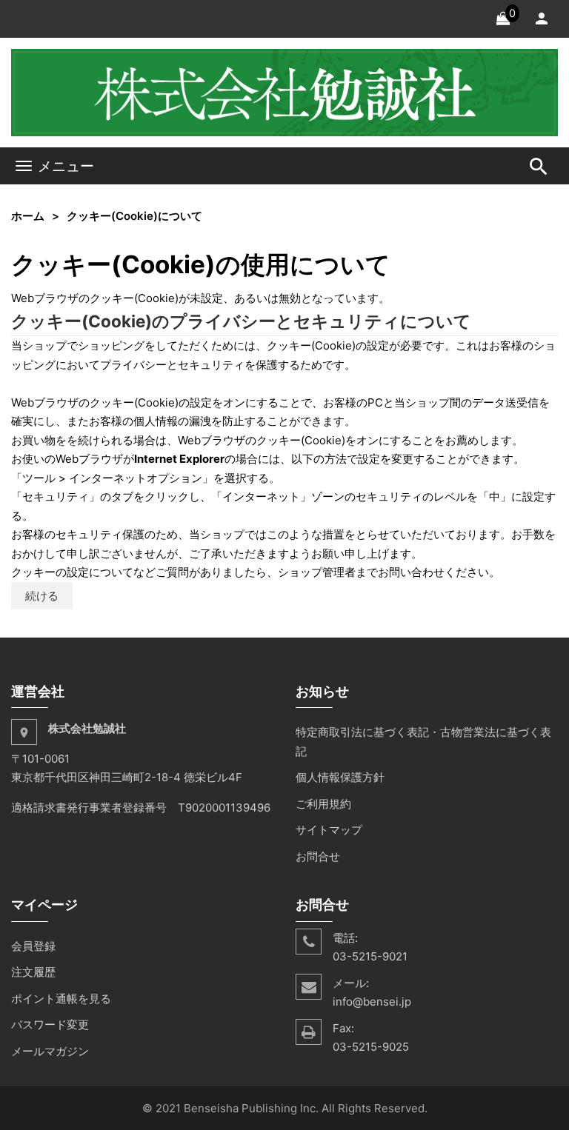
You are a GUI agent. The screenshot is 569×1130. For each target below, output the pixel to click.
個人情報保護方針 (340, 777)
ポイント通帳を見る (61, 999)
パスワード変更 (50, 1024)
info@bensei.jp (372, 1001)
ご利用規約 (323, 804)
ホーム (27, 216)
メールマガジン (50, 1051)
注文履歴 (33, 972)
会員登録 (33, 946)
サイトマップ (329, 830)
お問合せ (318, 856)
